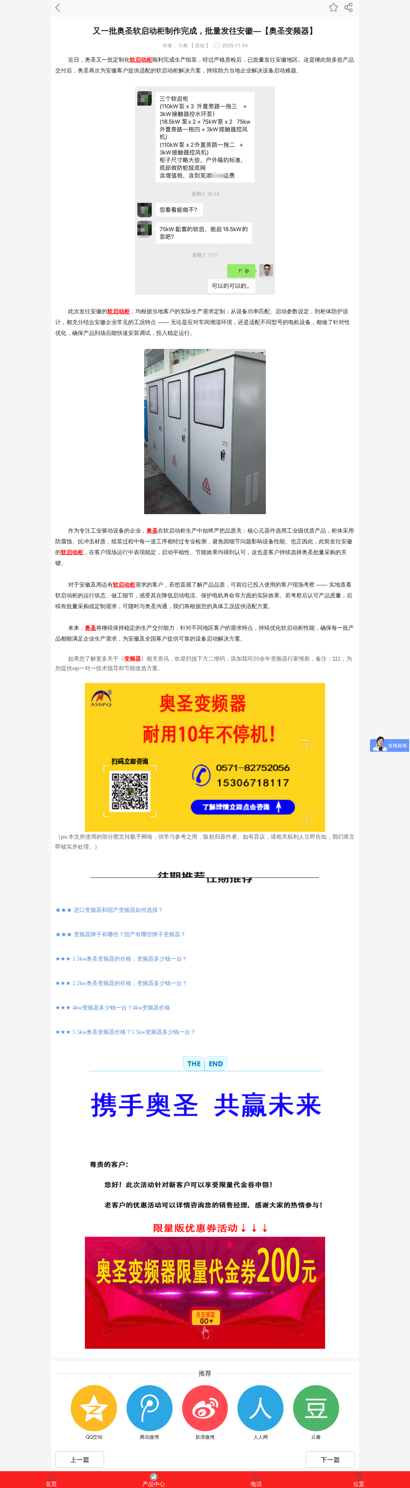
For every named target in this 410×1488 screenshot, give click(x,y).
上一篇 (79, 1459)
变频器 (132, 658)
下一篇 (330, 1459)
